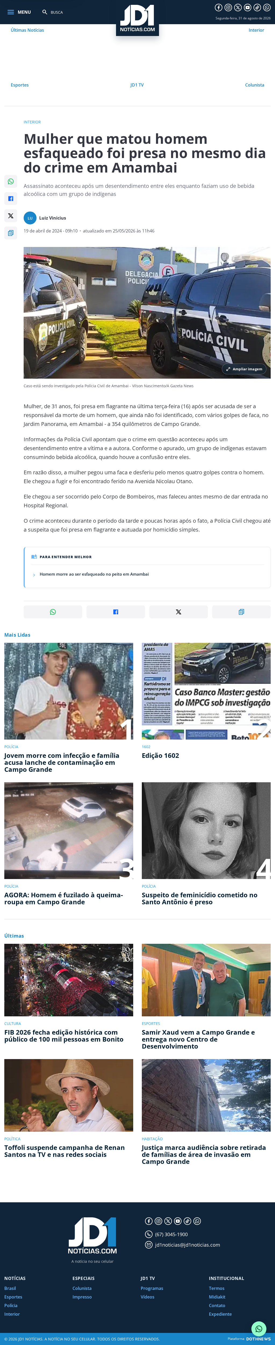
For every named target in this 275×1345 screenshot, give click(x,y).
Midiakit (217, 1297)
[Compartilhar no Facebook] (10, 198)
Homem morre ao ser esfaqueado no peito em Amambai (94, 574)
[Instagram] (228, 7)
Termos (217, 1288)
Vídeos (147, 1297)
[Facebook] (218, 7)
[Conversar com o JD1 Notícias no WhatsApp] (258, 1328)
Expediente (220, 1314)
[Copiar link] (10, 233)
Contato (217, 1305)
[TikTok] (257, 7)
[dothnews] (259, 1338)
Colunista (254, 85)
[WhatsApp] (267, 7)
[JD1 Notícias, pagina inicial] (137, 18)
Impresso (82, 1297)
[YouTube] (247, 7)
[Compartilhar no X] (10, 215)
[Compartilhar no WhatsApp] (10, 181)
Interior (256, 30)
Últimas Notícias (27, 30)
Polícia (10, 1305)
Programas (152, 1288)
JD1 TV (137, 85)
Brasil (10, 1288)
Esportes (20, 85)
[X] (238, 7)
